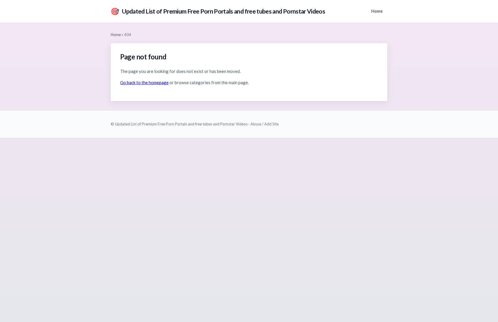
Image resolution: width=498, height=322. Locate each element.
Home (377, 11)
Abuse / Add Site (264, 124)
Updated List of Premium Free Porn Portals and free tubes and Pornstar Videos (218, 11)
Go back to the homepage (144, 82)
